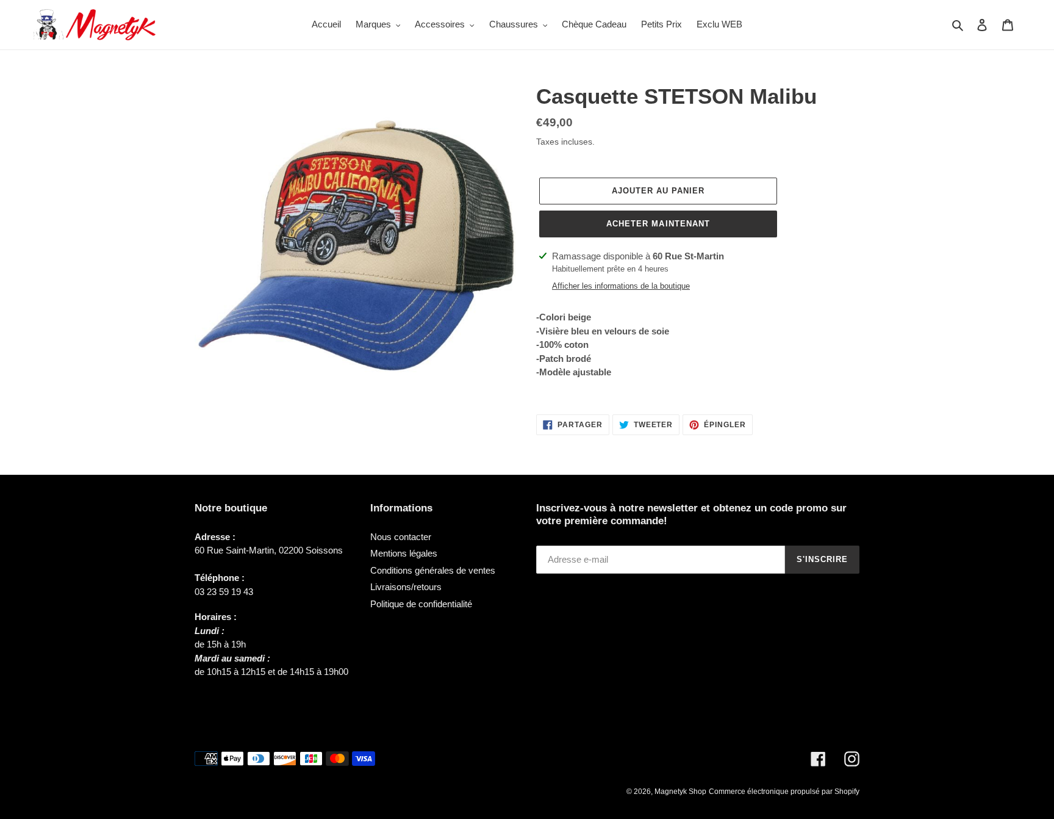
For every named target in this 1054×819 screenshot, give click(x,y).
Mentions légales (403, 553)
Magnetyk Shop (680, 791)
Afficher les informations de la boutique (621, 285)
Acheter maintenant (658, 223)
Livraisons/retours (406, 587)
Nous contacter (400, 537)
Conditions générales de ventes (432, 570)
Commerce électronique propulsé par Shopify (784, 791)
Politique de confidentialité (421, 604)
